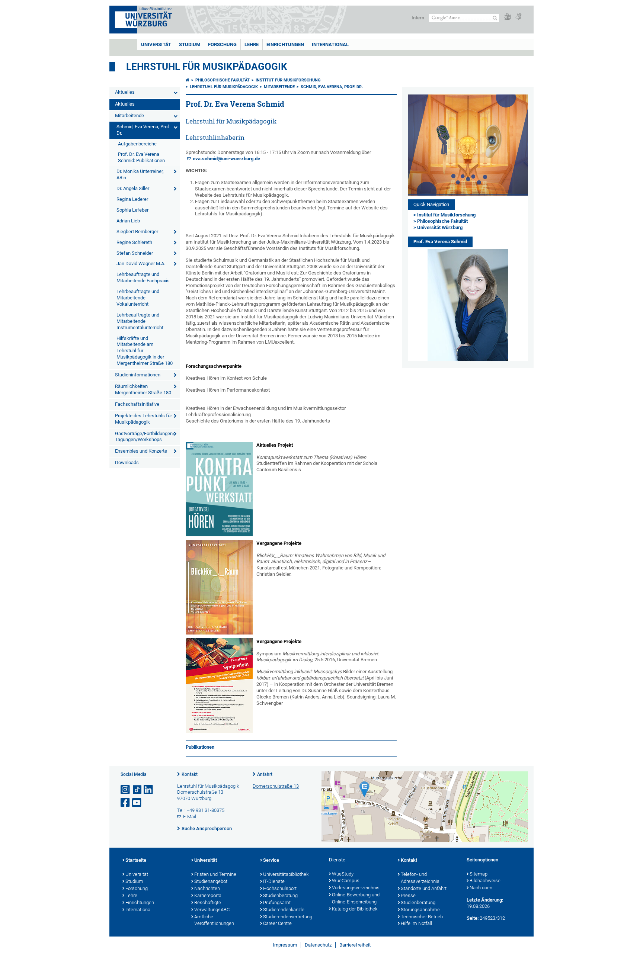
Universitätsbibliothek (285, 874)
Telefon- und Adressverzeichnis (420, 877)
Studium (189, 44)
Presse (408, 895)
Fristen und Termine (215, 874)
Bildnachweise (485, 880)
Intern (418, 17)
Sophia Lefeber (132, 210)
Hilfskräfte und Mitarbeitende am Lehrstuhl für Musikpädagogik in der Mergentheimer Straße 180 (144, 350)
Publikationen (200, 747)
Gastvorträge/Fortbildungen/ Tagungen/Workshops (145, 437)
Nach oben (481, 887)
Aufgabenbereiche (137, 144)
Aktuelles (125, 92)
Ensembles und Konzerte (141, 451)
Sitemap (478, 874)
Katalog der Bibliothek (354, 909)
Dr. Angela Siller (132, 188)
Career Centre (277, 923)
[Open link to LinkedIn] (149, 789)
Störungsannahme (420, 909)
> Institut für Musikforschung (444, 215)
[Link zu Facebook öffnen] (126, 802)
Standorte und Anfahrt (424, 888)
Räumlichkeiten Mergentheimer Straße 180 (143, 389)
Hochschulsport (280, 888)
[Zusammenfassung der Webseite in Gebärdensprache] (518, 17)
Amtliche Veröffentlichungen (214, 920)
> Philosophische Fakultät (440, 221)
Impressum (285, 945)
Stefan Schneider (134, 253)
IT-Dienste (274, 881)
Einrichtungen (285, 44)
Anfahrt (264, 774)
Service (271, 860)
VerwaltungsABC (212, 909)
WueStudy (343, 874)
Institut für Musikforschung (288, 80)
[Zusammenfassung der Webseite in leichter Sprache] (507, 17)
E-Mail (189, 816)
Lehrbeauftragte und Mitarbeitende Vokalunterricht (137, 298)
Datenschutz (318, 945)
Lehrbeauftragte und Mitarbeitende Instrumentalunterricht (139, 321)
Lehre (251, 44)
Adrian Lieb (128, 221)
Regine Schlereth (134, 242)
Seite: (473, 918)
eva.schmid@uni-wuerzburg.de (226, 158)
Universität (156, 44)
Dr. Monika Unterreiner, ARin (140, 174)
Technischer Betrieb (422, 916)
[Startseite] (187, 80)
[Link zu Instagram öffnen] (126, 789)
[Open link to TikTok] (137, 789)
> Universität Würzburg (438, 227)
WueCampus (345, 880)
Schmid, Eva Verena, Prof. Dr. (143, 130)
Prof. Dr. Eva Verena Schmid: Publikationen (141, 157)
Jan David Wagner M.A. (140, 263)
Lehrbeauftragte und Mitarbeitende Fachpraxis (143, 277)
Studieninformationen (137, 375)
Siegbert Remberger (137, 231)
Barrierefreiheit (355, 945)
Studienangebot (210, 881)
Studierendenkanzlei (284, 909)
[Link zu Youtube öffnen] (137, 802)
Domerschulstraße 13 (276, 786)
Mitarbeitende (129, 115)
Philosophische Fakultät (222, 80)
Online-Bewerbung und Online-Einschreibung (356, 898)
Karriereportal (208, 895)
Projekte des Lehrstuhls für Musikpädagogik (143, 419)
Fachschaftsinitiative (137, 404)
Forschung (222, 44)
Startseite (135, 860)
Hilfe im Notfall (416, 923)
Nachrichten (207, 888)
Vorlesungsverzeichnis (356, 887)
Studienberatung (280, 895)
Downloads (127, 462)
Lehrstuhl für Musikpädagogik (206, 66)
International (330, 44)
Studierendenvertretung (287, 916)
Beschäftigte (207, 902)
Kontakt (190, 774)
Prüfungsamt (277, 902)
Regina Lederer (132, 199)
